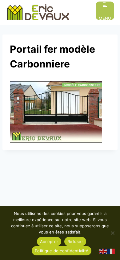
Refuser (75, 241)
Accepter (49, 241)
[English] (103, 251)
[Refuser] (112, 233)
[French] (111, 251)
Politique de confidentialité (61, 250)
